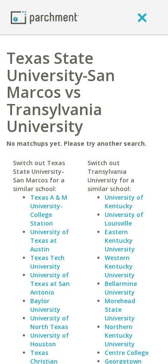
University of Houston (49, 339)
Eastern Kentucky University (120, 240)
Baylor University (45, 305)
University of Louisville (124, 218)
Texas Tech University (47, 262)
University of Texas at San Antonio (50, 283)
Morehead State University (120, 309)
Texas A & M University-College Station (48, 210)
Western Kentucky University (120, 266)
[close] (142, 17)
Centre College (127, 352)
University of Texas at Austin (49, 240)
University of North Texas (49, 322)
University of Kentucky (124, 201)
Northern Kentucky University (120, 335)
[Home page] (45, 17)
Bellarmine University (121, 287)
